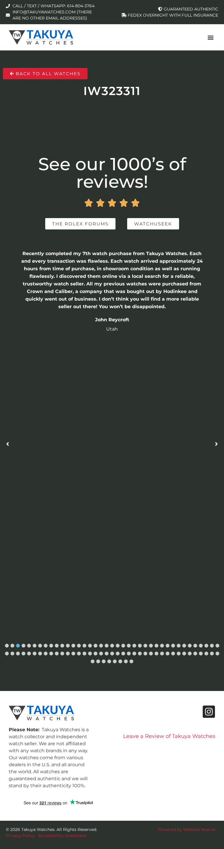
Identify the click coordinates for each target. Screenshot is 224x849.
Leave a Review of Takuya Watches (169, 736)
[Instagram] (209, 712)
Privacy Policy (20, 835)
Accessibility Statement (62, 835)
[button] (210, 37)
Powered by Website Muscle (186, 829)
